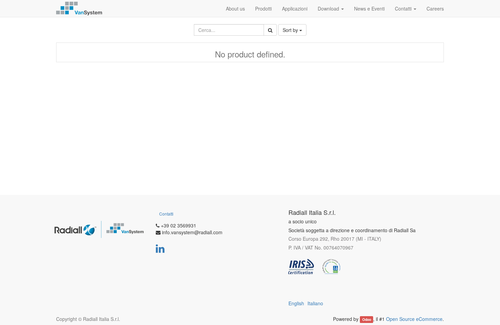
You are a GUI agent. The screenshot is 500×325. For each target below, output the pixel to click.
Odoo (366, 319)
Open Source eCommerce (414, 318)
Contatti (166, 214)
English (296, 303)
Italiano (315, 303)
